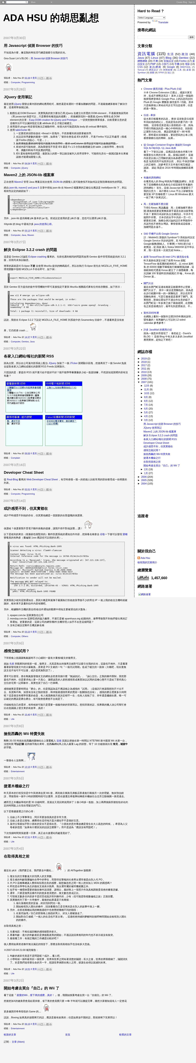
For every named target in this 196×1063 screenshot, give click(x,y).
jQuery (17, 104)
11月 (147, 389)
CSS (140, 67)
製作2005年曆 (151, 313)
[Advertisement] (151, 497)
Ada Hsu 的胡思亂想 (51, 17)
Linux (154, 57)
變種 (125, 534)
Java (24, 235)
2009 (144, 375)
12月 (147, 385)
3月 (146, 420)
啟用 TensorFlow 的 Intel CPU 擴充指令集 (166, 257)
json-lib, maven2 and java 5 (24, 187)
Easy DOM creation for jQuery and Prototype (53, 120)
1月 (146, 473)
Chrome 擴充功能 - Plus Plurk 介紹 (162, 89)
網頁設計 (154, 70)
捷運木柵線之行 (17, 786)
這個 (59, 740)
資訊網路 (155, 67)
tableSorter (21, 130)
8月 (146, 401)
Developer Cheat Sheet (24, 472)
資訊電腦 (146, 54)
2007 (144, 382)
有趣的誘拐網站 (152, 177)
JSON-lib (58, 182)
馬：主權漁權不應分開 (156, 204)
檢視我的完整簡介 (147, 562)
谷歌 (102, 534)
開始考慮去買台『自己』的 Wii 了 (31, 988)
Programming (28, 82)
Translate (163, 22)
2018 (144, 362)
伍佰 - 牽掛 (149, 115)
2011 (144, 368)
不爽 (155, 61)
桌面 (188, 70)
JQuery (52, 363)
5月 (146, 412)
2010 (144, 372)
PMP (153, 64)
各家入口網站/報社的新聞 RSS (29, 356)
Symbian (142, 72)
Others (25, 636)
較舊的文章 (125, 1034)
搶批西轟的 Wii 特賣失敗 (24, 734)
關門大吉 (148, 283)
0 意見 (34, 78)
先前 (11, 663)
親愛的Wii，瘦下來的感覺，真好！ (36, 995)
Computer (15, 82)
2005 (144, 480)
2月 (146, 469)
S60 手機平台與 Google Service (161, 233)
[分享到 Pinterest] (50, 78)
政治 (185, 54)
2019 (144, 358)
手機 (176, 64)
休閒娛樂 (168, 70)
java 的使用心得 (43, 224)
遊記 (169, 72)
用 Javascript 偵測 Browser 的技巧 (33, 45)
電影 (187, 64)
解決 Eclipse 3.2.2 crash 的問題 (30, 250)
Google (171, 67)
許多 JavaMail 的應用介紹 (158, 329)
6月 (146, 408)
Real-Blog (12, 479)
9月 (146, 397)
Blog (169, 57)
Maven (30, 235)
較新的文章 (10, 1034)
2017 (144, 365)
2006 (144, 477)
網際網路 (142, 61)
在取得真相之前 (17, 856)
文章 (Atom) (18, 1042)
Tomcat (141, 70)
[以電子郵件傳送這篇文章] (38, 78)
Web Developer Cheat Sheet (42, 479)
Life (12, 719)
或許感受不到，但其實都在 (26, 508)
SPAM (161, 72)
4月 (146, 416)
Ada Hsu (145, 558)
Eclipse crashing (37, 256)
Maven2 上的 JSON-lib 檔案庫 (29, 175)
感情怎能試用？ (17, 651)
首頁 (67, 1034)
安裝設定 (169, 61)
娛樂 (152, 72)
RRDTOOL (185, 67)
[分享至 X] (44, 78)
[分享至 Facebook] (47, 78)
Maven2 (18, 182)
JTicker (74, 363)
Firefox (183, 61)
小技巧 (165, 64)
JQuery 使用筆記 (18, 97)
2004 (144, 483)
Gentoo (25, 341)
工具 (179, 70)
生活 (170, 54)
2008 (144, 378)
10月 (147, 393)
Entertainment (17, 771)
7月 (146, 405)
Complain (15, 458)
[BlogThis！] (41, 78)
